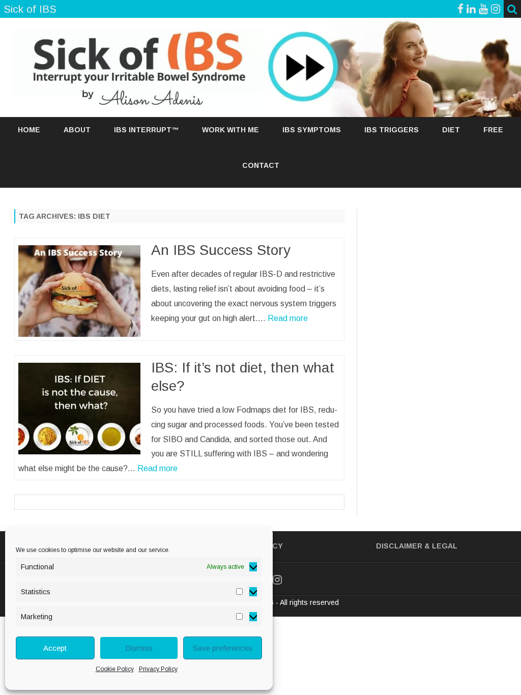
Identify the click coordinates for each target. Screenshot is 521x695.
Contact (260, 165)
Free (493, 130)
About (77, 130)
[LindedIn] (471, 9)
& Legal (440, 546)
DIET (451, 130)
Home (29, 130)
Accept (55, 648)
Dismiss (139, 648)
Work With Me (230, 130)
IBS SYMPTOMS (311, 130)
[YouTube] (483, 9)
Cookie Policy (115, 669)
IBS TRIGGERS (391, 130)
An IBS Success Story (221, 250)
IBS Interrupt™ (146, 130)
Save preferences (222, 648)
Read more (288, 318)
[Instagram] (495, 9)
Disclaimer (399, 546)
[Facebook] (460, 9)
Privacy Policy (158, 669)
